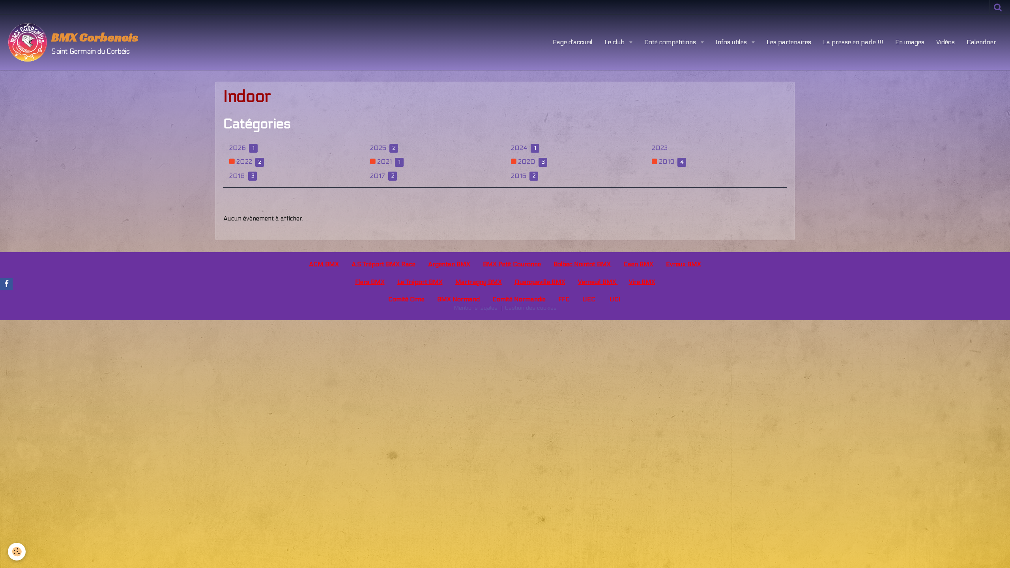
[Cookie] (17, 552)
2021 (388, 161)
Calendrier (981, 42)
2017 (382, 175)
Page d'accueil (573, 42)
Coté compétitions (671, 42)
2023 (660, 147)
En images (909, 42)
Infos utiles (732, 42)
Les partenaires (789, 42)
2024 (523, 147)
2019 (670, 161)
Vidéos (945, 42)
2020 (530, 161)
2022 (248, 161)
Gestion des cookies (531, 308)
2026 (241, 147)
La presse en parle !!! (853, 42)
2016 (523, 175)
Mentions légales (476, 308)
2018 (241, 175)
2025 (383, 147)
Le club (615, 42)
